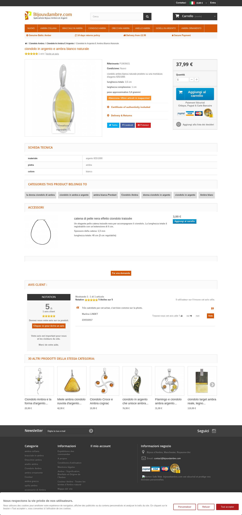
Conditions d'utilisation (69, 463)
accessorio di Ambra (35, 490)
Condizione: (113, 68)
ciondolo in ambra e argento (74, 195)
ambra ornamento (191, 28)
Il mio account (101, 446)
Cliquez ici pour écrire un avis (48, 326)
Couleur (29, 477)
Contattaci (181, 2)
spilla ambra (31, 485)
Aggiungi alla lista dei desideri (198, 124)
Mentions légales (66, 467)
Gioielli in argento (166, 28)
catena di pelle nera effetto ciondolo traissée (103, 218)
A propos (62, 458)
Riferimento (113, 63)
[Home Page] (26, 43)
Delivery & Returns (120, 115)
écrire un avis (52, 54)
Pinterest (144, 125)
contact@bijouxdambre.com (167, 458)
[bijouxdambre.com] (55, 15)
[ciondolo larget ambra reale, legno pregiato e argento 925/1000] (202, 381)
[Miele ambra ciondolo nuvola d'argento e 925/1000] (72, 381)
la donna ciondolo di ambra (40, 195)
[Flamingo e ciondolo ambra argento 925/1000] (169, 381)
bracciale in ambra (72, 28)
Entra (213, 2)
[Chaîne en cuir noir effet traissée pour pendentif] (41, 231)
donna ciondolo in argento (156, 195)
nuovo (31, 28)
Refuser (206, 507)
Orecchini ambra (121, 28)
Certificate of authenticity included (129, 107)
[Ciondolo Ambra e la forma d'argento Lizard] (39, 381)
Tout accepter (227, 507)
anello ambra (142, 28)
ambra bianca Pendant (105, 195)
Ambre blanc (206, 195)
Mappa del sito (65, 489)
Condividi (128, 125)
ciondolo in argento (185, 195)
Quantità (180, 74)
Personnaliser (184, 507)
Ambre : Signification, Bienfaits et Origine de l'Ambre (69, 474)
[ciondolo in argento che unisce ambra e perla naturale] (137, 381)
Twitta (114, 125)
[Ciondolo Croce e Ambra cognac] (104, 381)
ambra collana (48, 28)
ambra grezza (32, 481)
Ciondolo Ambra (97, 28)
